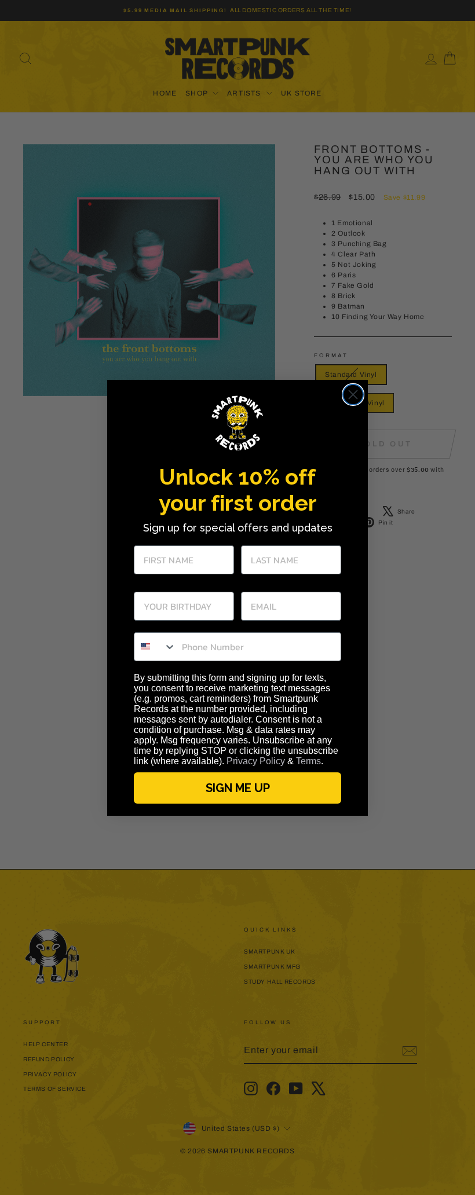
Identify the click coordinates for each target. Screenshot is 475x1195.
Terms (308, 761)
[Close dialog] (353, 394)
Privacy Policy (255, 761)
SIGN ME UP (238, 788)
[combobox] (155, 647)
